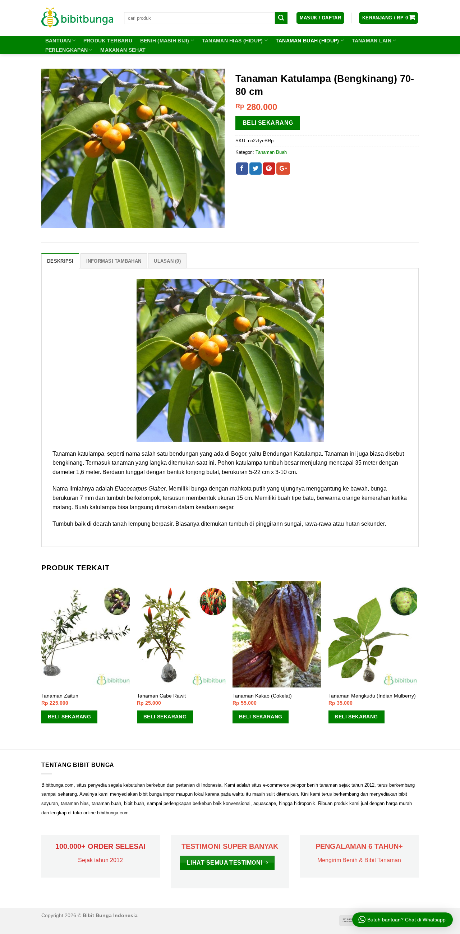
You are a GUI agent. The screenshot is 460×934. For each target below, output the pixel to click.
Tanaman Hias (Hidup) (232, 40)
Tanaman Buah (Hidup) (307, 40)
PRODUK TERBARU (107, 40)
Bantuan (58, 40)
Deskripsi (60, 261)
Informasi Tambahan (114, 261)
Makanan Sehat (123, 50)
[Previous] (41, 664)
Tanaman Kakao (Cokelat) (262, 696)
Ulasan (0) (167, 261)
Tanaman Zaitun (59, 696)
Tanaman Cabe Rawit (161, 696)
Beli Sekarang (268, 123)
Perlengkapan (66, 50)
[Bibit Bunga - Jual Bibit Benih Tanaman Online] (77, 18)
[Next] (416, 664)
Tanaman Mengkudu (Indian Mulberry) (372, 696)
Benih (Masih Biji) (164, 40)
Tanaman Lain (371, 40)
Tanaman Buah (271, 152)
